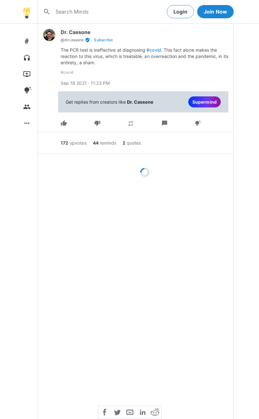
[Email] (129, 412)
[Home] (26, 11)
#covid (154, 50)
